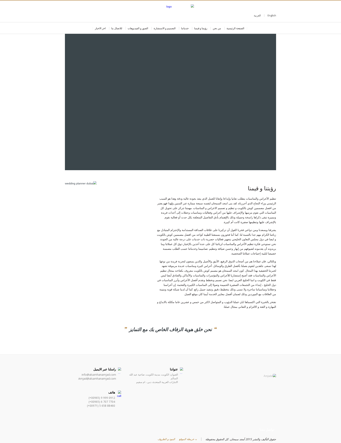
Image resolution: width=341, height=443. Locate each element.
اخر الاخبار (100, 28)
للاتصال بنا (116, 28)
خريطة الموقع (186, 439)
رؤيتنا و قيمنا (200, 28)
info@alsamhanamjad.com (99, 374)
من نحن (217, 28)
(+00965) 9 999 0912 (102, 398)
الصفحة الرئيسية (235, 28)
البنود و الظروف (166, 439)
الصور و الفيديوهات (138, 28)
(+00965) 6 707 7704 (102, 402)
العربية (257, 15)
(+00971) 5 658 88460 (101, 405)
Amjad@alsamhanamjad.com (97, 378)
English (272, 15)
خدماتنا (185, 28)
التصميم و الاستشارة (165, 28)
